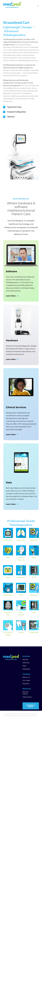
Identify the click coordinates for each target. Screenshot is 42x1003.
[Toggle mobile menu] (38, 6)
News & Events (25, 693)
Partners (26, 684)
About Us (26, 677)
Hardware (26, 669)
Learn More (11, 296)
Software (26, 663)
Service (25, 659)
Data (24, 666)
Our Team (26, 680)
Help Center (27, 697)
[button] (21, 107)
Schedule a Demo (30, 706)
